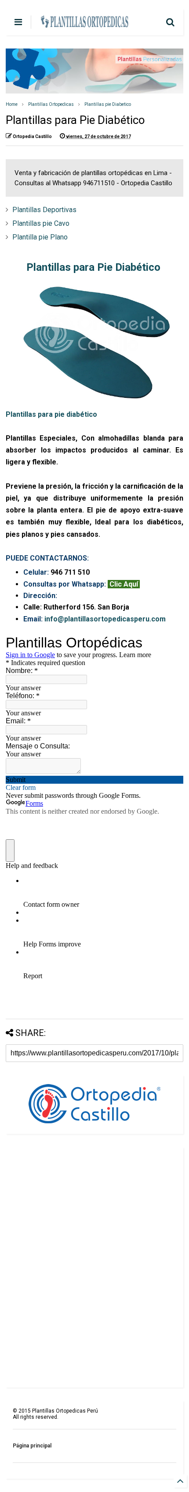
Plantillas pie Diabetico (107, 104)
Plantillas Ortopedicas (51, 104)
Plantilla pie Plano (40, 237)
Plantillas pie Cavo (40, 223)
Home (12, 104)
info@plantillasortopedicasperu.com (105, 619)
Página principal (32, 1446)
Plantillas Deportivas (44, 210)
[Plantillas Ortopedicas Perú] (84, 23)
